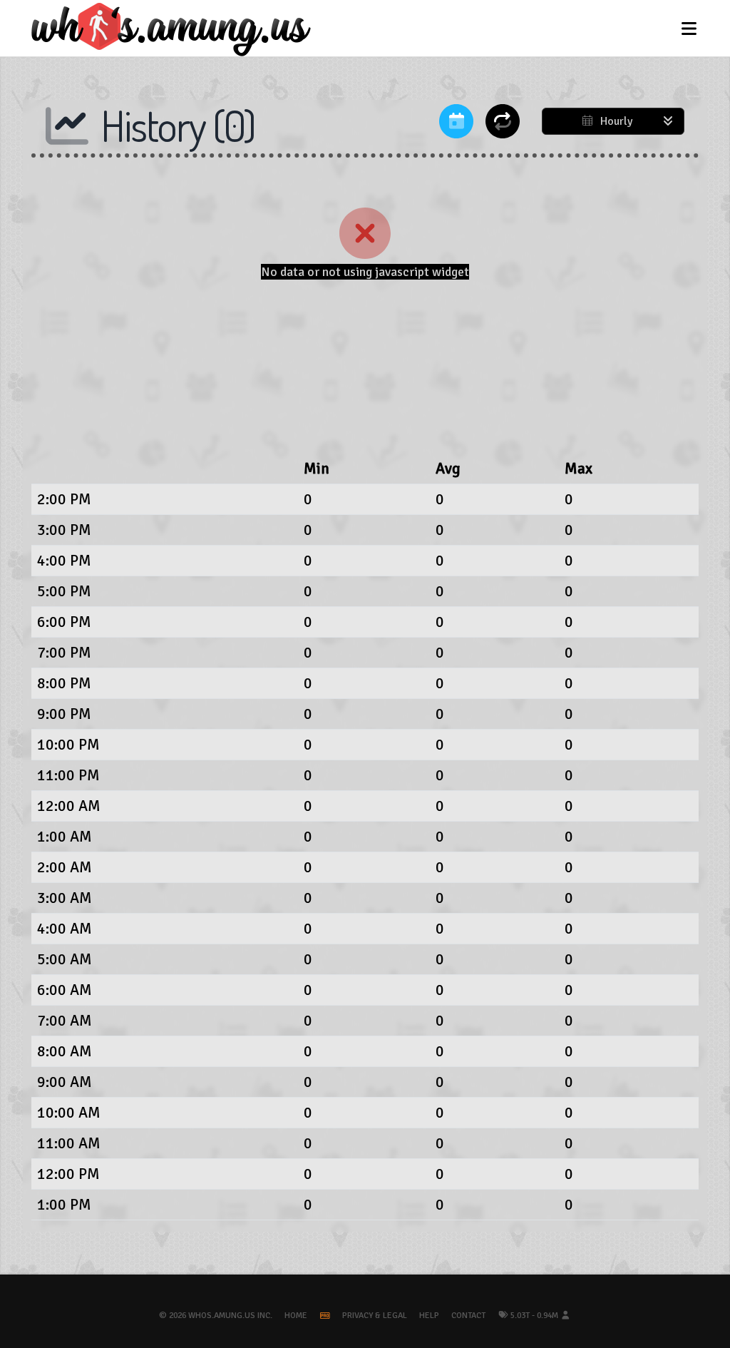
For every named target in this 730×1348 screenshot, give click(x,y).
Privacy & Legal (374, 1315)
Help (429, 1315)
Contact (468, 1315)
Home (295, 1315)
